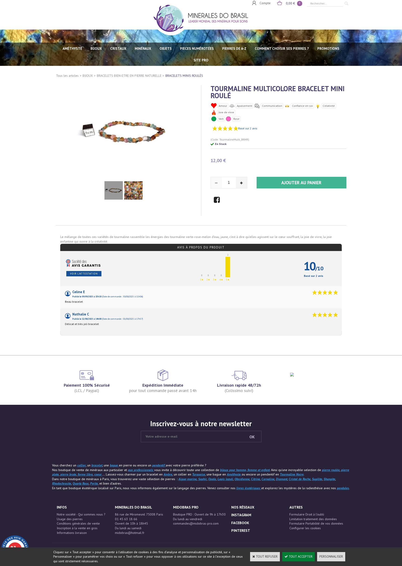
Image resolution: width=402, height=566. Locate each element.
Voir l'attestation (84, 273)
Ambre (168, 474)
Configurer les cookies (305, 528)
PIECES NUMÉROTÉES (197, 48)
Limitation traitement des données (313, 519)
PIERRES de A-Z (234, 48)
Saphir (202, 479)
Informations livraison (72, 533)
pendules (343, 488)
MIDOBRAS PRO (185, 507)
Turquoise (198, 474)
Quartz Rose (81, 483)
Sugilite (317, 479)
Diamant (281, 479)
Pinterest (240, 530)
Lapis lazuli (225, 479)
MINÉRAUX (143, 48)
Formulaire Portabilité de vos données (316, 523)
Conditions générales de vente (78, 523)
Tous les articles (67, 76)
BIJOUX (96, 48)
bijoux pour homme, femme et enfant (245, 470)
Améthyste (234, 474)
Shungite (329, 479)
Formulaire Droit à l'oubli (306, 514)
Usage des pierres (70, 519)
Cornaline (268, 479)
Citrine (255, 479)
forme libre (85, 474)
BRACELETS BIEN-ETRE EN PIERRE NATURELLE (129, 76)
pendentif (159, 465)
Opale (212, 479)
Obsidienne (242, 479)
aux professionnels (141, 470)
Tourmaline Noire (292, 474)
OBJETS (166, 48)
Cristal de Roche (300, 479)
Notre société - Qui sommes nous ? (81, 514)
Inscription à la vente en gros (77, 528)
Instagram (241, 514)
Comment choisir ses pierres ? (282, 48)
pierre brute (68, 474)
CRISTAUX (118, 48)
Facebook (240, 522)
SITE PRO (201, 60)
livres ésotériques (248, 488)
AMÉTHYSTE (72, 48)
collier (81, 465)
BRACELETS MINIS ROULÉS (184, 76)
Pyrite (94, 483)
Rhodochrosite (61, 483)
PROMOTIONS (328, 48)
